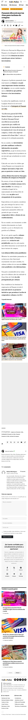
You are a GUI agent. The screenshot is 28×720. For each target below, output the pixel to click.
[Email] (16, 25)
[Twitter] (18, 680)
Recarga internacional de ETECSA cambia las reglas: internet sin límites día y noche (14, 609)
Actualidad (5, 9)
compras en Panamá (15, 432)
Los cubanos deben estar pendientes (13, 74)
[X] (14, 569)
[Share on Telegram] (13, 25)
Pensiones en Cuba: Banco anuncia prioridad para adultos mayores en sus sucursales (13, 663)
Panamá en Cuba (5, 436)
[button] (3, 2)
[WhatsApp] (20, 575)
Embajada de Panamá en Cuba (8, 434)
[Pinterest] (20, 569)
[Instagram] (7, 575)
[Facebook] (7, 569)
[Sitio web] (25, 451)
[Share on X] (7, 25)
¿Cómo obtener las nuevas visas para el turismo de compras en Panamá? (12, 71)
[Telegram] (14, 575)
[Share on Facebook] (5, 25)
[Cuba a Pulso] (14, 2)
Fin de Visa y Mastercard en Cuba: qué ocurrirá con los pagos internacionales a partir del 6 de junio (14, 338)
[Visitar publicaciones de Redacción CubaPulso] (3, 21)
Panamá (18, 434)
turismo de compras (14, 436)
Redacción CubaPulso (9, 20)
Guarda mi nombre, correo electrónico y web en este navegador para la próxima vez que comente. (14, 532)
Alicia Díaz (6, 613)
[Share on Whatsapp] (10, 25)
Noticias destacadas (16, 9)
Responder (23, 471)
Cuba (22, 432)
